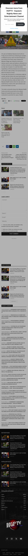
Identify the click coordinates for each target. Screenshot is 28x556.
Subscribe (20, 24)
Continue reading (14, 28)
